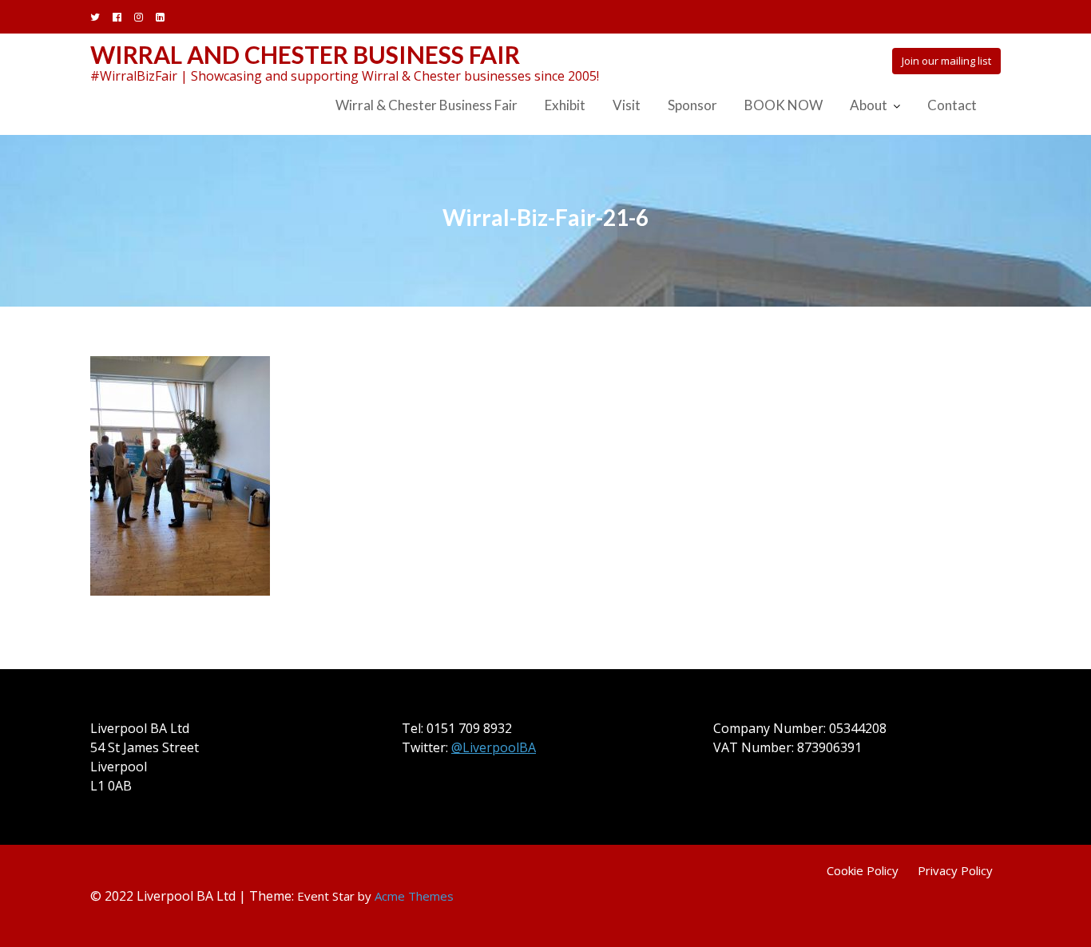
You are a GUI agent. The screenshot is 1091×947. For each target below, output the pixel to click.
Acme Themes (414, 896)
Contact (952, 105)
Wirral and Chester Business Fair (305, 54)
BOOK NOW (783, 105)
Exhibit (565, 105)
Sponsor (692, 105)
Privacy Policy (955, 870)
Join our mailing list (946, 60)
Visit (627, 105)
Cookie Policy (863, 870)
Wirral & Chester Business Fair (426, 105)
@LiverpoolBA (493, 747)
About (868, 105)
